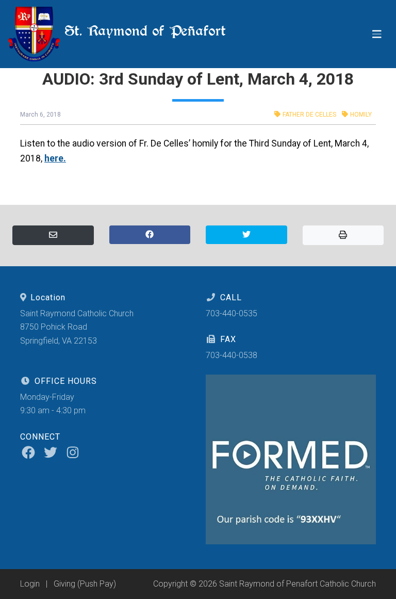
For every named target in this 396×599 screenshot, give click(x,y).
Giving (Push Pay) (85, 584)
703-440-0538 (231, 355)
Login (30, 584)
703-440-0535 (231, 313)
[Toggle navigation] (377, 34)
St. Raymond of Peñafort (143, 31)
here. (55, 158)
